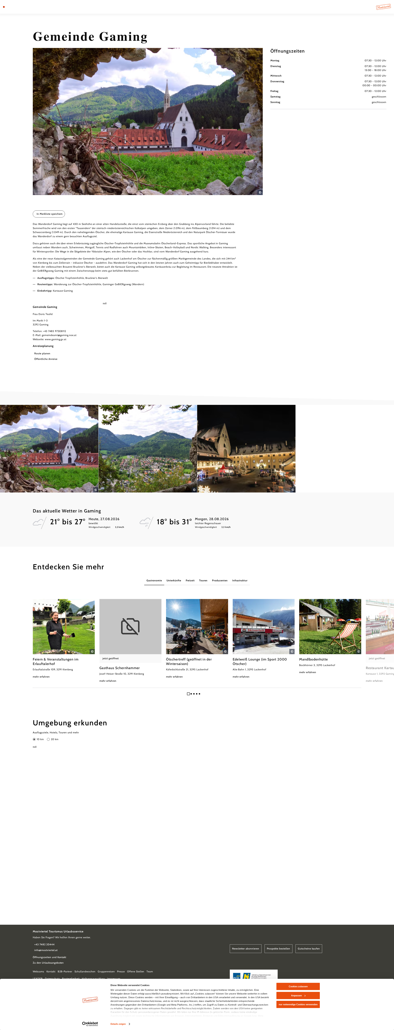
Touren (203, 580)
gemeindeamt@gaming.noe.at (59, 335)
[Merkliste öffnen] (17, 7)
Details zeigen (118, 1024)
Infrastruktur (239, 580)
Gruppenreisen (106, 971)
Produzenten (220, 580)
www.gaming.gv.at (55, 339)
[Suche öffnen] (21, 7)
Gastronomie (154, 580)
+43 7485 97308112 (54, 331)
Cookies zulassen (298, 986)
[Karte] (12, 7)
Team (150, 971)
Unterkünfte (174, 580)
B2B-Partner (65, 971)
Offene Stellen (135, 971)
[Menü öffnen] (4, 7)
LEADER (38, 978)
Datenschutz (52, 978)
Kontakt (50, 971)
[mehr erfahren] (64, 639)
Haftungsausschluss (93, 978)
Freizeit (190, 580)
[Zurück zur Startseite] (383, 7)
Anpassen (296, 995)
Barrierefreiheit (71, 978)
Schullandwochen (84, 971)
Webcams (38, 971)
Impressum (113, 978)
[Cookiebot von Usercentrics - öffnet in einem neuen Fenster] (90, 1024)
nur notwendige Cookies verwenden (298, 1004)
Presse (121, 971)
